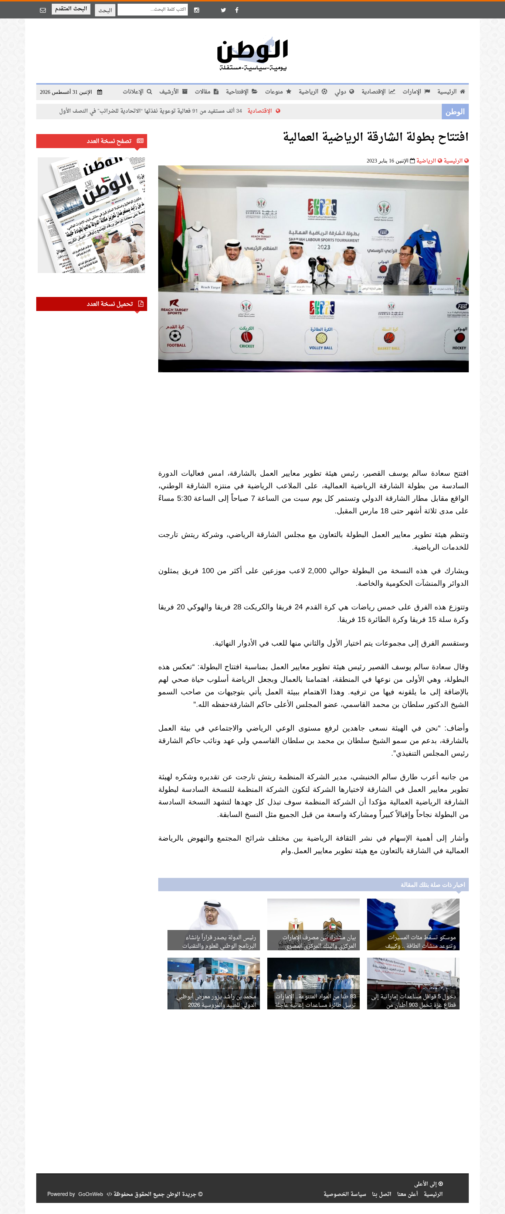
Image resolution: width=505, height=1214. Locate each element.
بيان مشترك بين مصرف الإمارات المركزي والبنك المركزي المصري (319, 942)
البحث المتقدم (71, 9)
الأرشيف (169, 92)
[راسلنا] (43, 9)
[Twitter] (223, 9)
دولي (341, 92)
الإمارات (413, 92)
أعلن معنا (407, 1195)
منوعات (274, 92)
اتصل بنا (382, 1195)
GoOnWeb (90, 1195)
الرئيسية (447, 92)
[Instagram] (196, 9)
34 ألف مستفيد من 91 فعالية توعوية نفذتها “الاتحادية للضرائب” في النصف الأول (188, 111)
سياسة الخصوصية (344, 1195)
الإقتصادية (374, 92)
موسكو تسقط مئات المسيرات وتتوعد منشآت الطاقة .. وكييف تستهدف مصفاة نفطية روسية (420, 946)
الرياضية (309, 92)
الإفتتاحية (238, 92)
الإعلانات (134, 92)
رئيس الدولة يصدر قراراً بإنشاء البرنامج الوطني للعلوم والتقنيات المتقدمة (219, 946)
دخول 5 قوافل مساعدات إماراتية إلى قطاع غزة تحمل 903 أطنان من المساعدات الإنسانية (413, 1005)
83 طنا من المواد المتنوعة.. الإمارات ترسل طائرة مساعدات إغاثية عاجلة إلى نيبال (315, 1005)
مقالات (203, 92)
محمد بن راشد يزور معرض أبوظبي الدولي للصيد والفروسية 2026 (216, 1001)
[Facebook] (236, 9)
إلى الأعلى (426, 1184)
